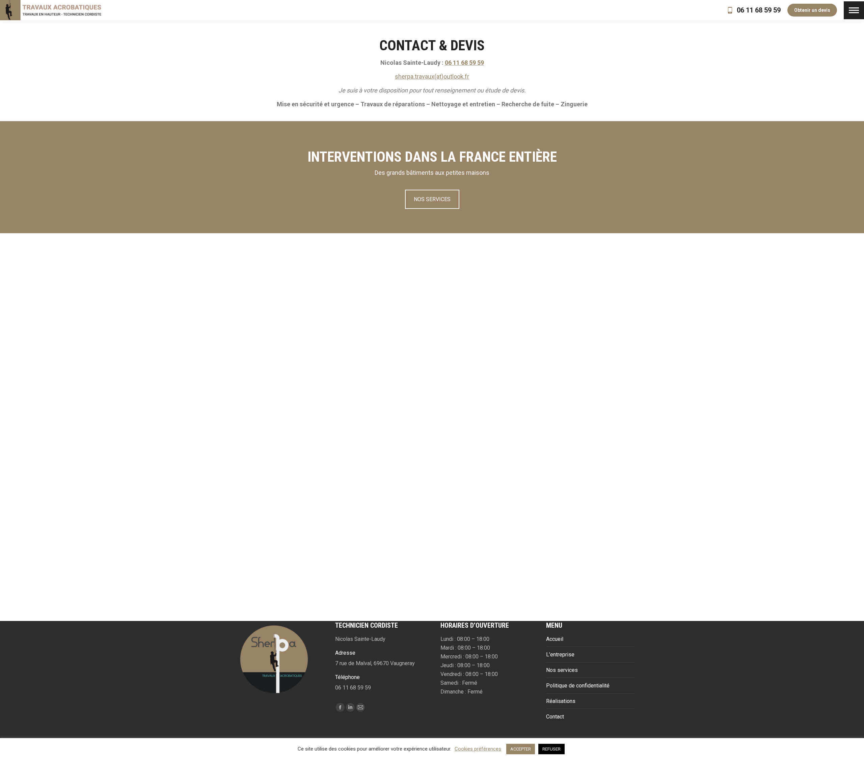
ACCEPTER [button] (520, 749)
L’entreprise (560, 654)
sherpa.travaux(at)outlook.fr (432, 76)
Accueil (554, 639)
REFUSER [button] (551, 749)
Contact (555, 716)
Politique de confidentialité (578, 685)
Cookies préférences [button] (478, 749)
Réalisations (560, 701)
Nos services (562, 670)
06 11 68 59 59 (759, 10)
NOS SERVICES (432, 199)
